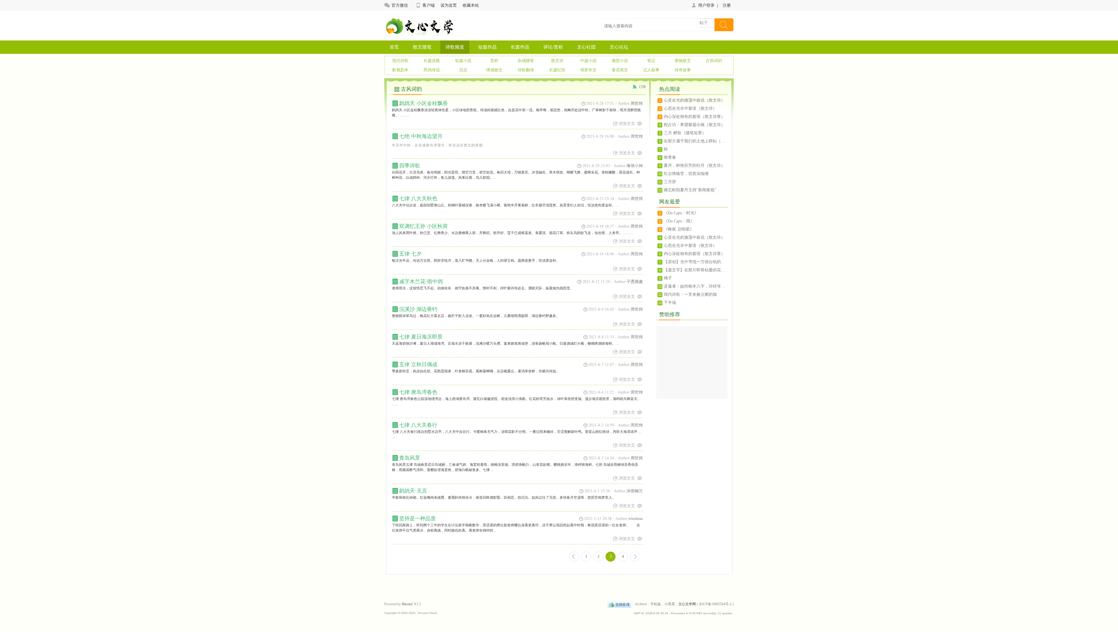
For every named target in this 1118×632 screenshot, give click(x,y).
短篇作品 (487, 47)
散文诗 (557, 61)
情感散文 (494, 70)
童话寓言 (620, 70)
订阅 (642, 87)
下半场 (670, 302)
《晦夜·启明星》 (679, 229)
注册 (727, 5)
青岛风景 (409, 458)
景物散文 (683, 61)
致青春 (670, 157)
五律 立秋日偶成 (418, 364)
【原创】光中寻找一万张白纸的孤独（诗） (696, 262)
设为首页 (449, 5)
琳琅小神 (635, 165)
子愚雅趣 (635, 281)
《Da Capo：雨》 (679, 221)
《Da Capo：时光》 (681, 213)
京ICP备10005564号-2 (715, 604)
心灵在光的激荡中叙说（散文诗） (694, 100)
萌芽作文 (588, 70)
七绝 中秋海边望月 (421, 136)
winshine (635, 518)
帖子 (704, 23)
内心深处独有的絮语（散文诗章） (694, 116)
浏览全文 (627, 123)
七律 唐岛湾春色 (418, 392)
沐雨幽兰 (635, 490)
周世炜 (637, 103)
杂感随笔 (526, 61)
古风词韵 (714, 61)
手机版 (655, 604)
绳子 (668, 278)
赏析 (494, 61)
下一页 (635, 557)
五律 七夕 (410, 254)
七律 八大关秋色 (418, 198)
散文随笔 (422, 47)
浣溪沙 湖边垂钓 (418, 309)
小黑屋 (669, 604)
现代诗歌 (400, 61)
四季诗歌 (409, 166)
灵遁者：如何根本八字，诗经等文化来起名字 (696, 286)
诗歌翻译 (526, 70)
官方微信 (400, 5)
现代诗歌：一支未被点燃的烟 (690, 294)
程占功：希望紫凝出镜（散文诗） (694, 125)
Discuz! (407, 604)
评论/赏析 (553, 47)
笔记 (651, 61)
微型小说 (620, 61)
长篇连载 (432, 61)
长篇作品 (520, 47)
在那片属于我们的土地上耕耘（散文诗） (696, 141)
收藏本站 (471, 5)
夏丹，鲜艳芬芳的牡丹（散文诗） (694, 165)
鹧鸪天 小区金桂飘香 (423, 103)
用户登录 (706, 5)
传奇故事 (683, 70)
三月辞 (670, 182)
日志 (463, 70)
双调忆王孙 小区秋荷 (423, 226)
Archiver (641, 604)
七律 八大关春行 (418, 425)
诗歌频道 (454, 47)
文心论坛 (619, 47)
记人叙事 (651, 70)
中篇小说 (588, 61)
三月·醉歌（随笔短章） (685, 133)
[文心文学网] (419, 32)
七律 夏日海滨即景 (421, 337)
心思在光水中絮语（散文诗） (690, 108)
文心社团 (586, 47)
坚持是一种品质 (417, 518)
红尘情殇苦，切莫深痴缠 (686, 173)
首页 (394, 47)
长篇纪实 (557, 70)
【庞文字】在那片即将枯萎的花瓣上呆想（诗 (696, 270)
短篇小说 (463, 61)
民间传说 (432, 70)
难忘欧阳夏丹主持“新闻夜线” (690, 190)
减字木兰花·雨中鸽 (421, 281)
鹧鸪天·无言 (413, 491)
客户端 (428, 5)
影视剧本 (400, 70)
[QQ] (619, 604)
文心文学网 (687, 604)
